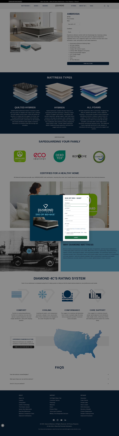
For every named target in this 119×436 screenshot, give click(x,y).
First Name (67, 203)
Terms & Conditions (76, 228)
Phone (66, 218)
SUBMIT (76, 237)
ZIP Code (67, 223)
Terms (82, 232)
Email (66, 213)
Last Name (67, 208)
